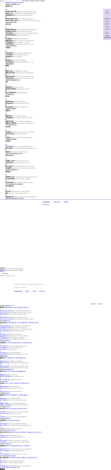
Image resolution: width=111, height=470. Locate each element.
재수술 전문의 (11, 391)
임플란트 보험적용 (14, 405)
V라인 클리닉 (13, 346)
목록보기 (2, 271)
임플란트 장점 (13, 403)
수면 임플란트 (13, 400)
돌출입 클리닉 (14, 336)
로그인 (107, 11)
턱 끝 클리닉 (8, 349)
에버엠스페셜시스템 (14, 317)
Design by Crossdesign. (20, 287)
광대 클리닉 (10, 352)
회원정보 (6, 467)
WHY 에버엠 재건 (11, 379)
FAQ (11, 462)
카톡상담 (107, 33)
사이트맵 (34, 291)
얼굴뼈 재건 (9, 374)
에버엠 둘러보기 (13, 314)
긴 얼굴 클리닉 (12, 337)
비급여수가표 (42, 291)
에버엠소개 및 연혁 (15, 311)
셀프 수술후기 (14, 440)
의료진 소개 (15, 312)
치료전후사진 (12, 437)
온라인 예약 (57, 202)
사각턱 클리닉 (11, 347)
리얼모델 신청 (15, 466)
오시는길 (107, 29)
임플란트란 (10, 398)
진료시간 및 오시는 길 (17, 319)
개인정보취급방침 (18, 291)
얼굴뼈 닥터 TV (16, 449)
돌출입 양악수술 (14, 363)
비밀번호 (2, 268)
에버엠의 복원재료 (11, 376)
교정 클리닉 (14, 412)
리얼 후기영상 (13, 454)
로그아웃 (17, 467)
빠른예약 (107, 24)
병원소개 (93, 304)
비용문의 (107, 21)
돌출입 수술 (11, 361)
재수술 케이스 (11, 388)
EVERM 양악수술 (13, 327)
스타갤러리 (14, 442)
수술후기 (107, 26)
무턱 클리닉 (11, 334)
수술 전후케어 (13, 339)
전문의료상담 (46, 202)
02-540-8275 (93, 299)
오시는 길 (100, 304)
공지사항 (12, 461)
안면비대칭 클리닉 (12, 331)
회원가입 (107, 13)
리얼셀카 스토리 (11, 435)
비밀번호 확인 (5, 273)
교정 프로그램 (10, 413)
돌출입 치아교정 (14, 366)
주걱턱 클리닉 (16, 329)
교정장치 (13, 417)
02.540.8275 (107, 38)
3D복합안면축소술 (15, 326)
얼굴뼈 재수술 (10, 386)
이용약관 (27, 291)
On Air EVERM (107, 18)
